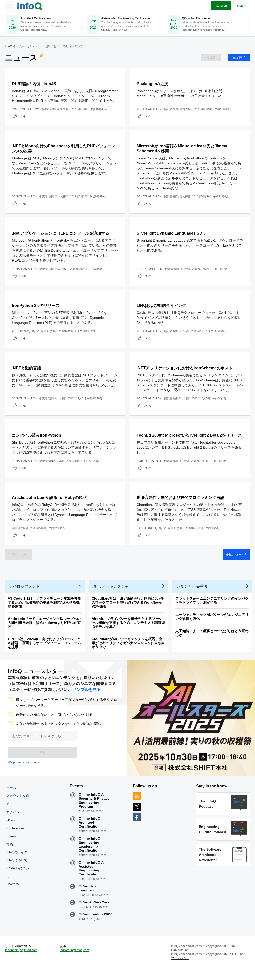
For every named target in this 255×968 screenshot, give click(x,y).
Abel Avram (20, 331)
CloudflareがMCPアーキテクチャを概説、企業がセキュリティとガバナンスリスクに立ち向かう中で (128, 643)
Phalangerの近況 (152, 84)
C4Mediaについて (17, 872)
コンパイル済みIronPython (36, 435)
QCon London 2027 (95, 914)
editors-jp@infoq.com (74, 950)
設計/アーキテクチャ (110, 586)
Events (11, 836)
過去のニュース (234, 554)
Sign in (241, 5)
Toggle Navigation (9, 5)
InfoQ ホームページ (18, 46)
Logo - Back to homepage (29, 5)
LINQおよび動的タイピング (161, 305)
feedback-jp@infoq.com (21, 950)
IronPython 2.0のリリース (36, 305)
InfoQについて (16, 860)
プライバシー (180, 958)
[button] (42, 752)
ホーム (11, 788)
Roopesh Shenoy (25, 109)
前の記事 (237, 57)
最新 (212, 57)
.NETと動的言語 (26, 368)
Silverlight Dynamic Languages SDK (171, 233)
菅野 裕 (53, 398)
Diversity (12, 884)
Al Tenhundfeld (149, 268)
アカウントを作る (17, 800)
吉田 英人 (54, 268)
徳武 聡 (177, 196)
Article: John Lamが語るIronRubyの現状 (49, 497)
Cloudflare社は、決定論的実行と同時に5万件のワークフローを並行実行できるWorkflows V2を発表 (128, 602)
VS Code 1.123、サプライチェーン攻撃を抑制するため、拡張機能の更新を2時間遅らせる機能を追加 (44, 602)
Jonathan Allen (149, 109)
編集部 (178, 268)
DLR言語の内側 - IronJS (34, 84)
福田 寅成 (56, 109)
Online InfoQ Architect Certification (89, 822)
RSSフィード (42, 57)
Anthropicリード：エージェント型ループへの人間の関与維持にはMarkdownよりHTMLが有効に (44, 623)
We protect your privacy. (24, 762)
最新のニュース (20, 554)
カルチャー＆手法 (191, 586)
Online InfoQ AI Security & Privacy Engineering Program (94, 800)
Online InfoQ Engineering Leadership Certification (89, 844)
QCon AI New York (94, 902)
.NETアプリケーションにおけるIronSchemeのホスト (185, 368)
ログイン (13, 812)
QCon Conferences (15, 824)
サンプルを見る (87, 689)
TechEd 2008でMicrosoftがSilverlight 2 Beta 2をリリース (189, 435)
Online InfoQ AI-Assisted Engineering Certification (92, 868)
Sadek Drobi (146, 528)
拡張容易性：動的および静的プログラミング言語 (180, 497)
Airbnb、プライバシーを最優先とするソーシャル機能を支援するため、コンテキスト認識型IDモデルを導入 (128, 623)
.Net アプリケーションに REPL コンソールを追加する (60, 233)
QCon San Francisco (87, 888)
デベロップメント (24, 586)
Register (221, 5)
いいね (22, 116)
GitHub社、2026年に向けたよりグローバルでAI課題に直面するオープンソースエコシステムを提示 (44, 643)
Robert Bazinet (149, 460)
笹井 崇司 (179, 109)
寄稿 (9, 844)
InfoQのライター (18, 852)
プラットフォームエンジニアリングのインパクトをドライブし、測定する (212, 600)
